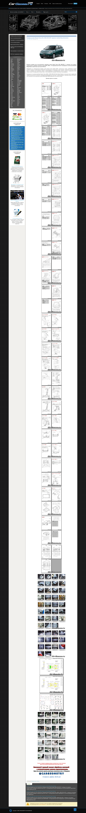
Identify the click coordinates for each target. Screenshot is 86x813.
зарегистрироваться (43, 804)
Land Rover (19, 81)
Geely (18, 72)
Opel (18, 88)
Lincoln (12, 84)
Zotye (18, 103)
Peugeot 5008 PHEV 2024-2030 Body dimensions (17, 148)
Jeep (18, 79)
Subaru (18, 97)
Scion (12, 94)
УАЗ (11, 105)
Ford (11, 72)
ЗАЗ (18, 104)
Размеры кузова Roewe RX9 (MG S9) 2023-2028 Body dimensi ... (17, 128)
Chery (18, 63)
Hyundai (12, 76)
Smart (12, 96)
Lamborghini (19, 80)
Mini (11, 87)
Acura (12, 59)
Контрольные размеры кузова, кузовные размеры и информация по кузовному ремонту (24, 8)
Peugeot (18, 90)
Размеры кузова (41, 8)
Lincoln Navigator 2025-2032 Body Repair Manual (17, 143)
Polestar (12, 90)
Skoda (18, 96)
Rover (12, 93)
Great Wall (12, 74)
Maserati (18, 84)
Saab (18, 93)
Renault (18, 91)
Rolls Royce (19, 92)
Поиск (42, 3)
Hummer (18, 75)
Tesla (18, 98)
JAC (18, 78)
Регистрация (70, 3)
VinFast (18, 99)
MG (18, 86)
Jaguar (12, 79)
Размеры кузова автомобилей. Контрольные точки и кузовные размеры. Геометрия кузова (21, 3)
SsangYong (13, 97)
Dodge (18, 68)
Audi (11, 60)
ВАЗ (11, 104)
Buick (18, 61)
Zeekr (12, 103)
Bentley (18, 60)
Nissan (12, 88)
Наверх (75, 809)
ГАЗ (18, 105)
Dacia (12, 67)
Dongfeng (12, 69)
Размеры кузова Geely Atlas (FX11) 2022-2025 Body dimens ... (17, 131)
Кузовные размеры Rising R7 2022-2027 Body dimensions (16, 133)
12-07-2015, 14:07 (29, 39)
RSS (50, 3)
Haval (18, 74)
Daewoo (18, 67)
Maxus (12, 85)
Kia (11, 80)
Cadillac (18, 62)
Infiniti (18, 76)
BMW (12, 61)
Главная (38, 3)
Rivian (12, 92)
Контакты (46, 3)
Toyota (12, 99)
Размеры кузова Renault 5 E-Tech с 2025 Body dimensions (17, 138)
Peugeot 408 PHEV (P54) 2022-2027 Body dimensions (17, 136)
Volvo (18, 100)
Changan (12, 63)
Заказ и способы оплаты (57, 3)
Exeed (18, 69)
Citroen (12, 66)
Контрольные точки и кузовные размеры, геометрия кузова (11, 811)
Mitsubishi (19, 87)
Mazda (38, 781)
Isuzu (12, 78)
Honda (12, 75)
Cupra (18, 66)
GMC (18, 73)
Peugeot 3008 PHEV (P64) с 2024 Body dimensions (17, 145)
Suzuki (12, 98)
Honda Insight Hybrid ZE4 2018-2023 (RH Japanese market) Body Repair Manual (41, 786)
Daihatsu (12, 68)
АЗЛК (12, 106)
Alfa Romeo (19, 59)
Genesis (12, 73)
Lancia (12, 81)
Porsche (12, 91)
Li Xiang (18, 82)
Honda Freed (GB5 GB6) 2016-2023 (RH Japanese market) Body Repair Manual (41, 796)
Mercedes (12, 86)
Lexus (12, 82)
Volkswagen (13, 100)
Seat (18, 94)
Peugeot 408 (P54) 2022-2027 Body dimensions (17, 140)
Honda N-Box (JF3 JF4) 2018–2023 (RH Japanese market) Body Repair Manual (41, 791)
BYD (11, 62)
